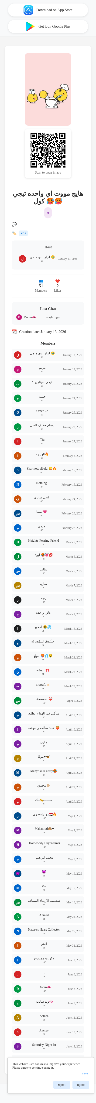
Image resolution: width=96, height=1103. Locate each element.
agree (81, 1085)
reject (61, 1085)
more (85, 1073)
